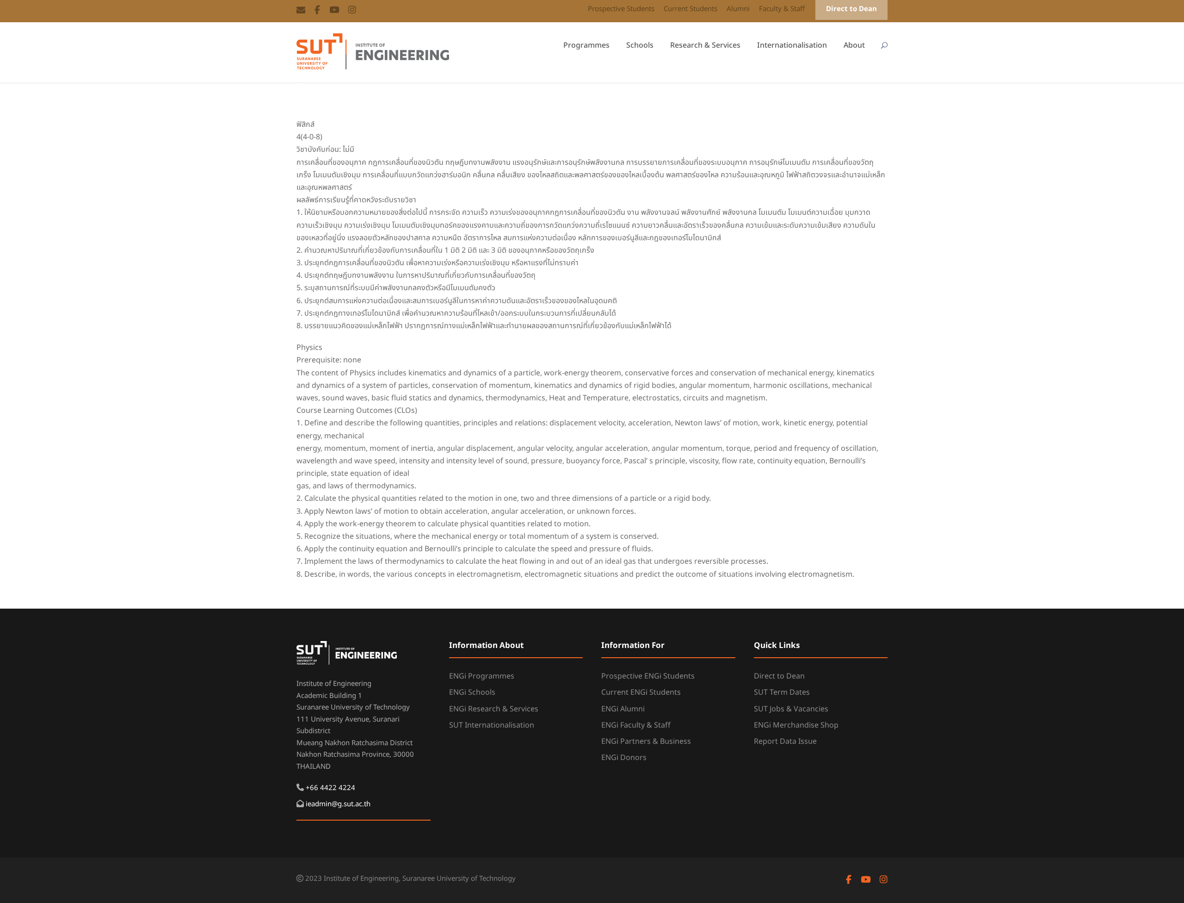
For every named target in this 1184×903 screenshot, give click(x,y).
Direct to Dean (851, 9)
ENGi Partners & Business (646, 741)
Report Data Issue (785, 741)
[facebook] (317, 10)
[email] (300, 10)
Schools (640, 45)
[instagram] (352, 10)
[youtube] (334, 10)
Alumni (738, 9)
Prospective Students (621, 9)
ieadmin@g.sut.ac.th (338, 804)
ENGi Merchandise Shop (796, 725)
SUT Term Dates (782, 692)
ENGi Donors (624, 757)
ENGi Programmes (481, 676)
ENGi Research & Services (493, 709)
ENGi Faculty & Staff (636, 725)
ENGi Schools (472, 692)
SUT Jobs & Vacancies (791, 709)
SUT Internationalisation (491, 725)
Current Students (690, 9)
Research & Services (705, 45)
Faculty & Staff (782, 9)
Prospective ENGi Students (648, 676)
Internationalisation (792, 45)
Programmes (586, 45)
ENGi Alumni (623, 709)
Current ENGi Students (641, 692)
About (854, 45)
